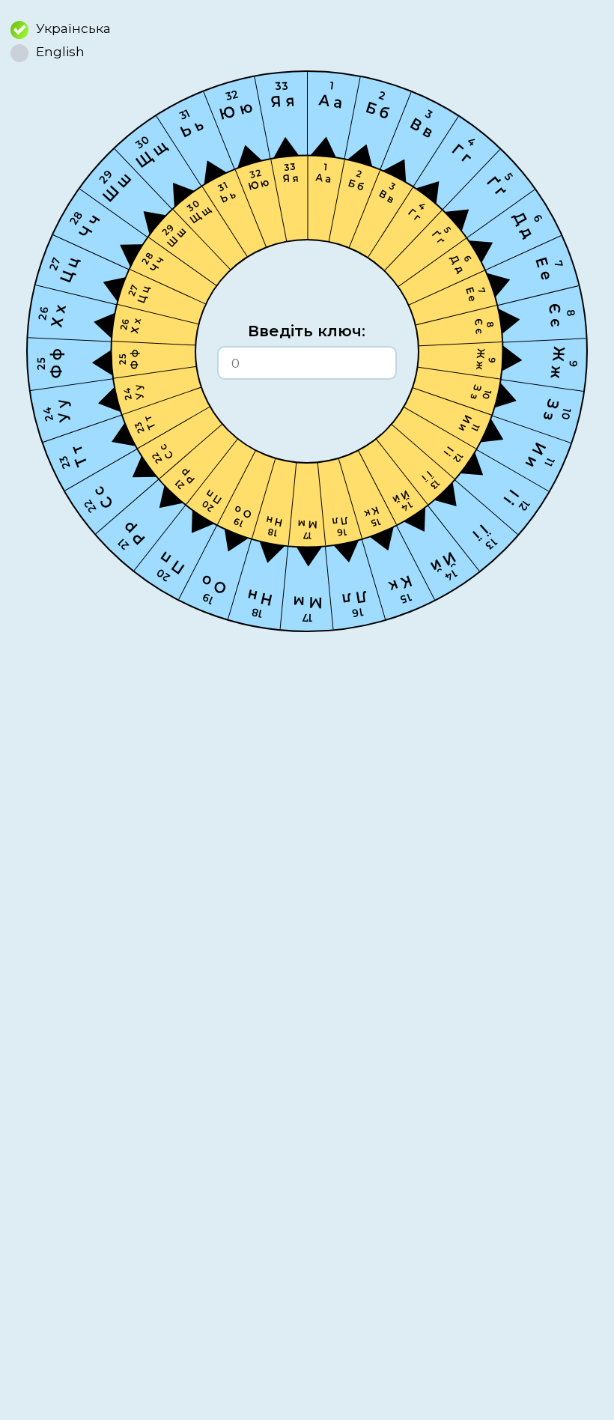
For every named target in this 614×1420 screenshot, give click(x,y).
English (60, 51)
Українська (73, 28)
